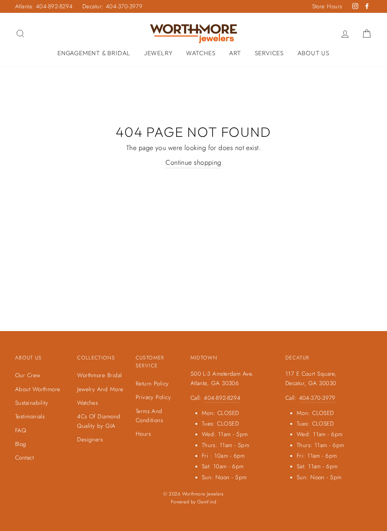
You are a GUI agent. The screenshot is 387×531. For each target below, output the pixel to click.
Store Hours (327, 6)
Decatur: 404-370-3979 (112, 6)
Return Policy (152, 383)
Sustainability (31, 403)
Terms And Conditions (149, 415)
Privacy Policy (153, 397)
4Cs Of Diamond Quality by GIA (98, 421)
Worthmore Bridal (99, 375)
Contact (24, 458)
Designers (90, 439)
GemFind (206, 501)
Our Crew (27, 375)
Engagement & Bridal (93, 53)
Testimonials (30, 416)
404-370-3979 (317, 398)
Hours (143, 434)
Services (269, 53)
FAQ (20, 430)
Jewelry (158, 53)
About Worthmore (37, 389)
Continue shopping (193, 162)
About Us (313, 53)
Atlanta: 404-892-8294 (44, 6)
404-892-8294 (222, 398)
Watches (201, 53)
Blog (20, 444)
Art (235, 53)
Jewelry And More (100, 389)
